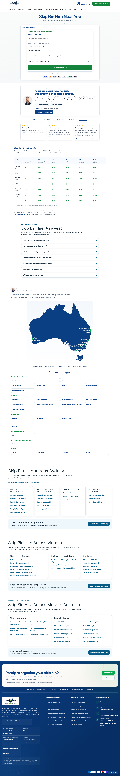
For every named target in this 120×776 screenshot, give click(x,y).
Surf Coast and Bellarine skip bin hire (64, 568)
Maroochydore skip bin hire (92, 622)
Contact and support (41, 773)
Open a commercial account (55, 724)
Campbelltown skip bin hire (19, 509)
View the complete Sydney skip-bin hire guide (24, 482)
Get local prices (108, 672)
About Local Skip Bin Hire (78, 702)
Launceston (40, 452)
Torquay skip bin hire (90, 572)
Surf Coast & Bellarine (18, 409)
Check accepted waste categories (56, 713)
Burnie (88, 452)
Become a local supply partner (80, 713)
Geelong (17, 195)
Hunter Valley (90, 380)
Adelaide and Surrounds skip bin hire (18, 623)
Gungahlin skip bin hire (90, 641)
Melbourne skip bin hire (18, 560)
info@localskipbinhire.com (106, 709)
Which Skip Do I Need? (24, 9)
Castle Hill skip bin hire (44, 495)
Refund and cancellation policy (8, 773)
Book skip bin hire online (54, 702)
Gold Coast (40, 418)
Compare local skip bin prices (55, 706)
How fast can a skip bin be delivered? (36, 240)
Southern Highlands (18, 390)
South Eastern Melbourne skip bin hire (23, 575)
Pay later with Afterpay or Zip (55, 720)
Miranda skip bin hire (96, 498)
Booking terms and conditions (80, 720)
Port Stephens (16, 385)
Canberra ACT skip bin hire (39, 634)
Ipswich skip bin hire (61, 638)
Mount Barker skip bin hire (63, 630)
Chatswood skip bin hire (45, 498)
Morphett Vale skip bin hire (63, 626)
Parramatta (18, 189)
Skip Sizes (12, 9)
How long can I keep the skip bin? (35, 246)
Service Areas (38, 9)
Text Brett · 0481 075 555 (44, 112)
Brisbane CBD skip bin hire (63, 634)
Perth (16, 184)
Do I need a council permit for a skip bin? (37, 258)
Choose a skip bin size (53, 709)
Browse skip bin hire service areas (56, 717)
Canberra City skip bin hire (92, 638)
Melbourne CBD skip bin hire (93, 560)
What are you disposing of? (37, 46)
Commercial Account (51, 9)
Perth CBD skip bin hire (90, 626)
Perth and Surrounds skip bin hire (38, 629)
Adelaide (14, 426)
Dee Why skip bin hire (44, 509)
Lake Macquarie (66, 380)
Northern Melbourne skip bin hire (21, 569)
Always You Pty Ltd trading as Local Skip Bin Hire (16, 771)
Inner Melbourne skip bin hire (20, 563)
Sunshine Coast (66, 418)
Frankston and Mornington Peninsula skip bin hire (64, 561)
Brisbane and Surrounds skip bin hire (18, 629)
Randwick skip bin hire (70, 496)
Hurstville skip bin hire (96, 495)
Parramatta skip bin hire (18, 495)
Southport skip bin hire (62, 641)
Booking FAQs (89, 689)
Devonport (65, 452)
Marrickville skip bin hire (71, 500)
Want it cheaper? (73, 9)
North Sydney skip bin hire (45, 502)
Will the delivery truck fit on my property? (38, 263)
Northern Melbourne (92, 399)
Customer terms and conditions (29, 773)
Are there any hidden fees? (32, 269)
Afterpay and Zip (64, 689)
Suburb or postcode (34, 34)
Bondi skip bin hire (69, 493)
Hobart (14, 452)
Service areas (52, 689)
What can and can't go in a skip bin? (36, 252)
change (88, 61)
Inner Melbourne (42, 399)
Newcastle (40, 380)
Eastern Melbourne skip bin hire (21, 572)
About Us (63, 9)
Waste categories (41, 689)
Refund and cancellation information (81, 717)
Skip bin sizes (30, 689)
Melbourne (18, 172)
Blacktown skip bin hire (18, 498)
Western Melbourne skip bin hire (21, 566)
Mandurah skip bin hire (90, 634)
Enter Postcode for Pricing (99, 524)
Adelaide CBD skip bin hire (63, 622)
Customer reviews (77, 724)
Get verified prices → (60, 68)
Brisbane (17, 178)
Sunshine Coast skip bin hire (38, 623)
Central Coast (41, 385)
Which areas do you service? (33, 275)
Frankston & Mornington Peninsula (72, 404)
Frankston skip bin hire (91, 566)
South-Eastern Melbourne (45, 404)
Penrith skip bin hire (17, 502)
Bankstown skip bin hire (18, 512)
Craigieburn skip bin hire (91, 563)
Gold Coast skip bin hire (18, 634)
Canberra (15, 444)
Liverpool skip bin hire (17, 505)
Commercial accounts (77, 689)
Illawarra (64, 385)
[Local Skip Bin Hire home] (17, 3)
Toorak (17, 200)
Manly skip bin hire (43, 505)
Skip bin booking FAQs (78, 706)
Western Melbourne (67, 399)
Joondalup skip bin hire (91, 630)
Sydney (17, 167)
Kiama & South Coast (92, 385)
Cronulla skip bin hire (96, 502)
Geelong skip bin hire (58, 565)
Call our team (108, 678)
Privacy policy (19, 773)
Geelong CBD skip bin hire (92, 569)
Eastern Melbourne (17, 404)
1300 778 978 (103, 704)
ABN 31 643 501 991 (8, 739)
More (82, 9)
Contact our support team (79, 709)
